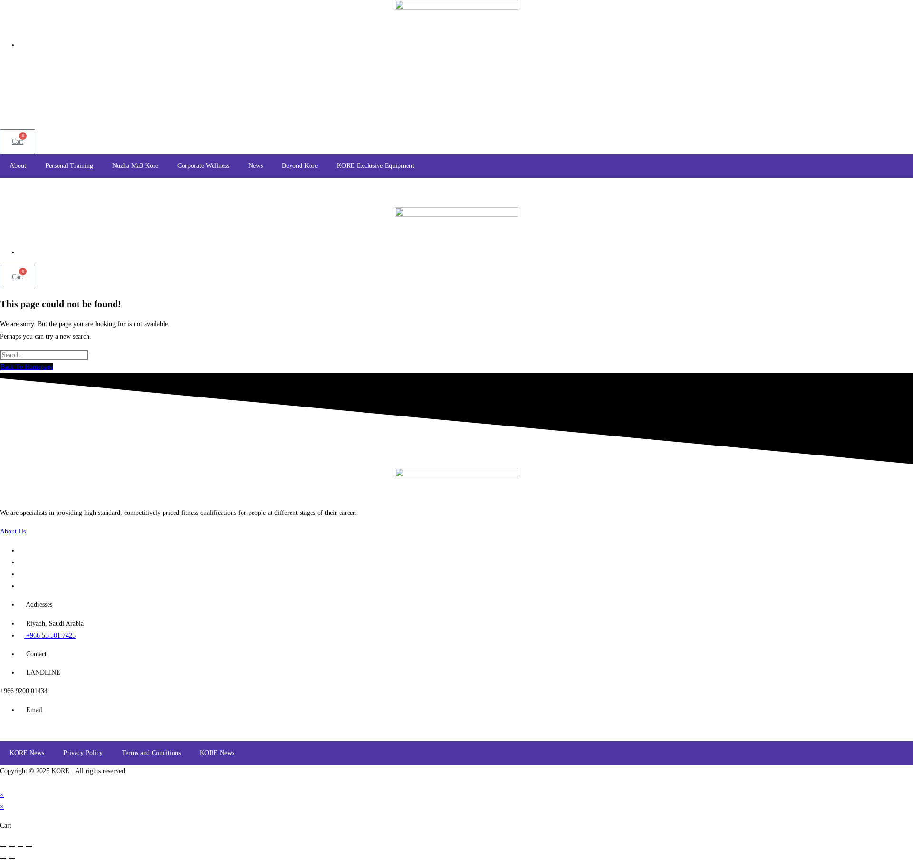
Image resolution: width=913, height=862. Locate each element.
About (18, 165)
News (255, 165)
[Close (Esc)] (29, 846)
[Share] (20, 846)
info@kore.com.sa (24, 728)
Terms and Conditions (151, 752)
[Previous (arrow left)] (3, 858)
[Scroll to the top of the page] (2, 782)
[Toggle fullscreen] (12, 846)
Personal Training (69, 165)
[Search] (630, 99)
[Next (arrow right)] (12, 858)
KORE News (27, 752)
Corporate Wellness (203, 165)
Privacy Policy (83, 752)
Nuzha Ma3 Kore (135, 165)
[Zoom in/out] (3, 846)
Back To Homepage (26, 366)
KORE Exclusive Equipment (375, 165)
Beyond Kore (300, 165)
